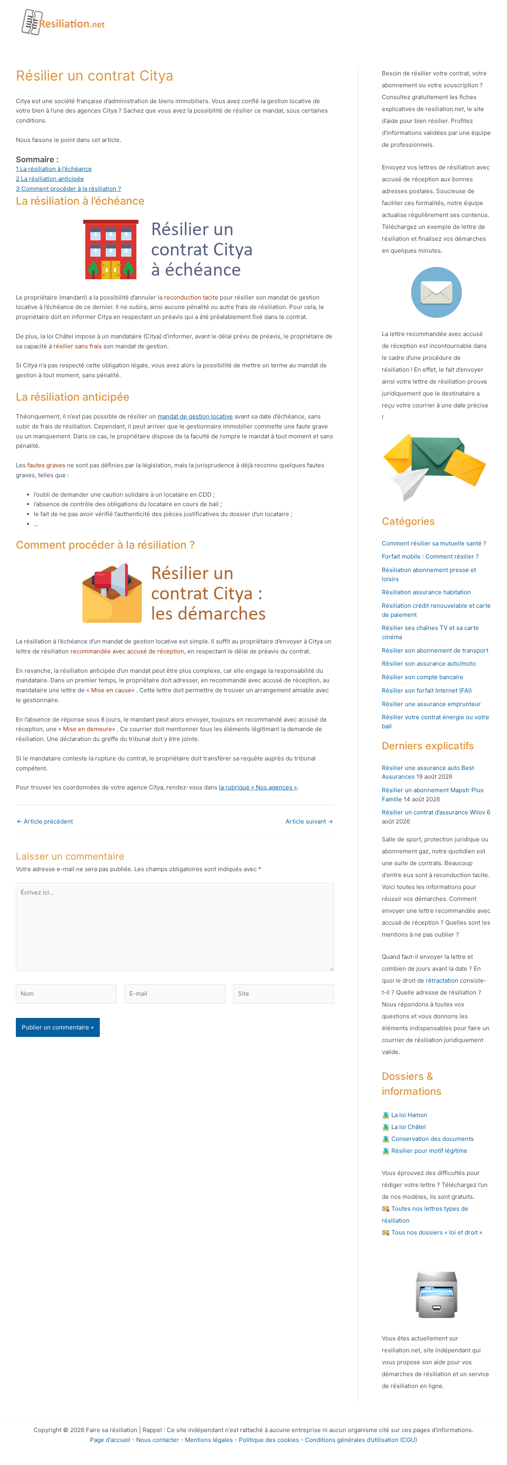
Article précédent (45, 821)
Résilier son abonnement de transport (435, 650)
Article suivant (309, 821)
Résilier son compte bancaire (422, 677)
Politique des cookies (269, 1440)
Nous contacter (157, 1440)
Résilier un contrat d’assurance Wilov (433, 812)
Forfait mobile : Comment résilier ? (430, 556)
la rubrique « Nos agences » (258, 787)
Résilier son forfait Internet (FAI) (427, 690)
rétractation (441, 980)
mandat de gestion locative (195, 416)
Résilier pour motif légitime (428, 1150)
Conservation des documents (432, 1138)
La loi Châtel (408, 1127)
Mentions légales (209, 1440)
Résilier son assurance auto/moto (429, 663)
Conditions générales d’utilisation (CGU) (361, 1440)
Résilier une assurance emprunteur (431, 704)
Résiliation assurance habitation (426, 592)
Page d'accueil (110, 1440)
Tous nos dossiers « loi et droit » (436, 1232)
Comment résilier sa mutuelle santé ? (434, 543)
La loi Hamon (408, 1115)
